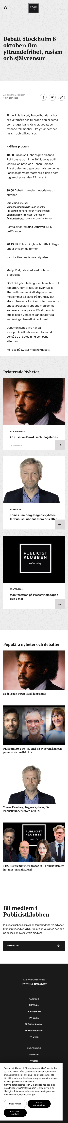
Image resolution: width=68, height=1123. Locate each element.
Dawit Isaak (16, 445)
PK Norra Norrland (34, 1031)
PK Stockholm (34, 1012)
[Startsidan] (33, 8)
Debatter (34, 1055)
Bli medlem (13, 946)
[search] (5, 8)
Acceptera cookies (15, 1113)
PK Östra (34, 1037)
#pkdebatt (43, 350)
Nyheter (34, 1061)
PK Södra (34, 1018)
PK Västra (34, 1005)
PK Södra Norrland (34, 1024)
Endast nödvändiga (39, 1104)
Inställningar (15, 1104)
